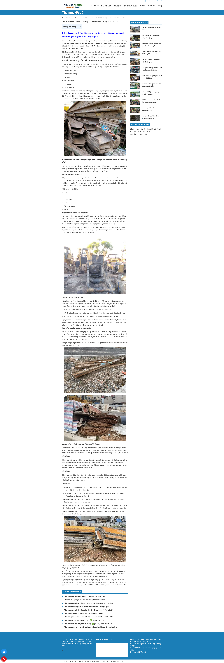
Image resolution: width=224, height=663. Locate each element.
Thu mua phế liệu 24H (72, 585)
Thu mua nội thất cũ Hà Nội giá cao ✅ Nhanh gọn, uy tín (84, 620)
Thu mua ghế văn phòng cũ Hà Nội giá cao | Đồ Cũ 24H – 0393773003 (88, 617)
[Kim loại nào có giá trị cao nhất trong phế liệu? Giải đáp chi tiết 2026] (135, 77)
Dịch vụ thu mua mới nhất (139, 22)
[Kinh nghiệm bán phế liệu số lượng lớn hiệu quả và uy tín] (135, 37)
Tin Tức (142, 6)
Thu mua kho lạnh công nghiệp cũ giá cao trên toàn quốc (84, 596)
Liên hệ (159, 6)
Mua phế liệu (106, 6)
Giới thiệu (151, 6)
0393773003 (70, 1)
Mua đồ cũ (117, 6)
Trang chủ (95, 6)
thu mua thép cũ (80, 41)
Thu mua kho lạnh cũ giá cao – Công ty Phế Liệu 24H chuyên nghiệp (88, 603)
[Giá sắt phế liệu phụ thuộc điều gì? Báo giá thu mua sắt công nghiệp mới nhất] (135, 53)
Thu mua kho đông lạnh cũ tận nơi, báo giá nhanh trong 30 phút (86, 607)
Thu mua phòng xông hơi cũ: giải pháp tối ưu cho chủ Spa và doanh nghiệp (90, 627)
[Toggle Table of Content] (78, 26)
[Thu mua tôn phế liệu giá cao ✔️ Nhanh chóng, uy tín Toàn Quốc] (135, 118)
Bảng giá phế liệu (130, 6)
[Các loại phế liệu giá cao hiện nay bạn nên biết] (135, 110)
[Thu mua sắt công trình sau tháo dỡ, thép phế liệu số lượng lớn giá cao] (135, 61)
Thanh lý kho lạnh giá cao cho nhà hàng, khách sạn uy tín (84, 600)
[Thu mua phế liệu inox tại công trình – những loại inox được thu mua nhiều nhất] (135, 29)
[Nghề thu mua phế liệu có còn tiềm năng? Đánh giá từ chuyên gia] (135, 102)
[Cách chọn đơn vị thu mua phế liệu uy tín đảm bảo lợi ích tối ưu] (135, 85)
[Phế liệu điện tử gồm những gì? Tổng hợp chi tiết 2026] (135, 69)
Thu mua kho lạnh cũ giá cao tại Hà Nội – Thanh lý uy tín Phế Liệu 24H (89, 610)
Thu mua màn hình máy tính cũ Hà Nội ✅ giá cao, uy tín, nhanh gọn (88, 624)
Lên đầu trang (112, 636)
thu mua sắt (87, 508)
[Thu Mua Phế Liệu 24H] (73, 6)
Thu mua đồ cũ (72, 12)
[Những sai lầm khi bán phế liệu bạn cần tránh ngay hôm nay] (135, 45)
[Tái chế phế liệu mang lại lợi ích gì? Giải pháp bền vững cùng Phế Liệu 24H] (135, 94)
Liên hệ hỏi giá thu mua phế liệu (150, 1)
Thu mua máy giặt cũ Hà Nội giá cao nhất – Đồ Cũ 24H (83, 613)
